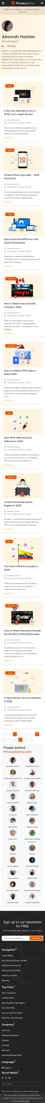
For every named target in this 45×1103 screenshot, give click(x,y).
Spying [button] (10, 150)
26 (26, 740)
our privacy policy (22, 1101)
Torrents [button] (10, 673)
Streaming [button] (11, 279)
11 (4, 740)
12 (9, 740)
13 (15, 740)
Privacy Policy (17, 1091)
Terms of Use (6, 1091)
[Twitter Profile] (6, 1078)
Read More (8, 138)
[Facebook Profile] (3, 1078)
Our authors (16, 9)
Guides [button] (10, 214)
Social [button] (9, 86)
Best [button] (9, 413)
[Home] (22, 3)
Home (6, 9)
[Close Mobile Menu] (3, 3)
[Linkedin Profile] (9, 1078)
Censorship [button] (11, 346)
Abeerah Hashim (31, 9)
